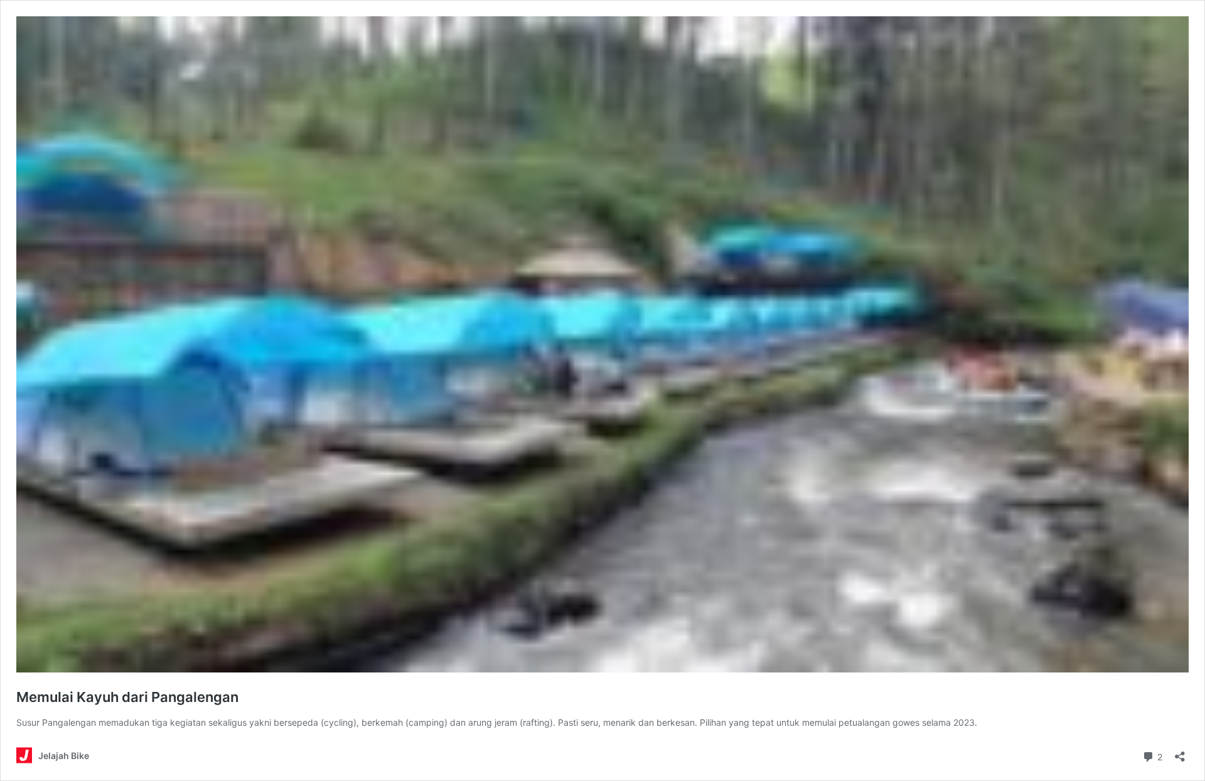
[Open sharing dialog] (1180, 752)
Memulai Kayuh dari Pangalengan (127, 697)
